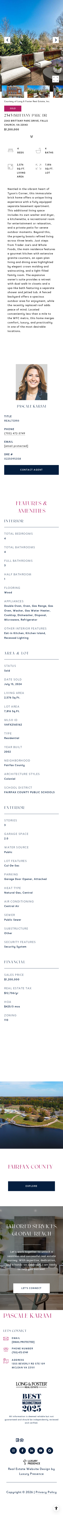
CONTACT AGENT (31, 470)
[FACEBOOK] (22, 1450)
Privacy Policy (46, 1492)
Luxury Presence (31, 1474)
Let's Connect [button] (31, 1288)
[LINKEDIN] (31, 1450)
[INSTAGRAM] (13, 1450)
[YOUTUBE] (40, 1450)
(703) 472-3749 (14, 433)
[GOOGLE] (49, 1450)
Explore (31, 1186)
